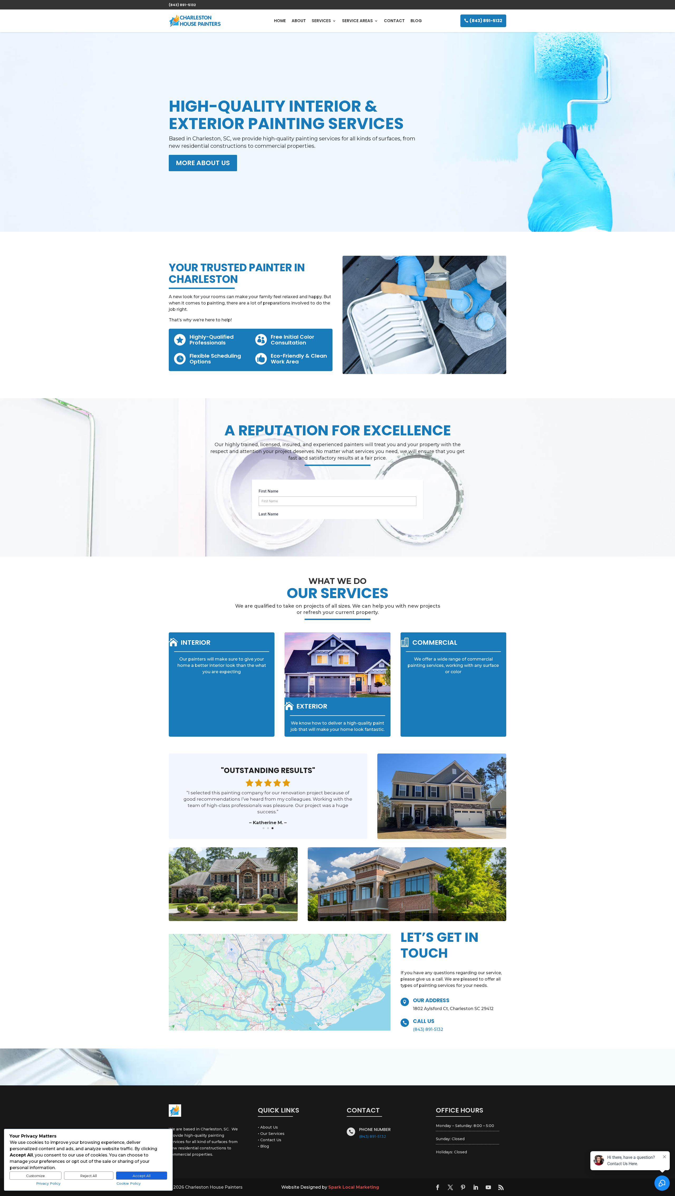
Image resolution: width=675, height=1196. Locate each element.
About (299, 20)
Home (280, 20)
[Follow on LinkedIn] (475, 1187)
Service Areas (357, 20)
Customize (35, 1176)
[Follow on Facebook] (437, 1187)
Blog (416, 20)
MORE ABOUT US (203, 163)
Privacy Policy (48, 1183)
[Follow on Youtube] (488, 1187)
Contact (394, 20)
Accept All (142, 1176)
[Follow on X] (450, 1187)
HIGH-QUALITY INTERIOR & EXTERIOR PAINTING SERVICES (286, 115)
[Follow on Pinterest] (463, 1187)
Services (321, 20)
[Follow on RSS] (501, 1187)
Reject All (88, 1176)
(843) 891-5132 (486, 21)
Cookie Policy (129, 1183)
